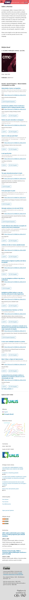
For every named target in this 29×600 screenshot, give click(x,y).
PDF (5, 115)
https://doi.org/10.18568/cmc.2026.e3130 (15, 347)
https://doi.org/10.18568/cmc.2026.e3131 (15, 299)
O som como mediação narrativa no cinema (14, 343)
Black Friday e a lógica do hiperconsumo (14, 360)
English (6, 412)
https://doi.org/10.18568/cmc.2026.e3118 (15, 364)
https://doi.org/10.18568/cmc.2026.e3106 (15, 380)
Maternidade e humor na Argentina (14, 91)
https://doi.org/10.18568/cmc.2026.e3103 (15, 178)
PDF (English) (14, 115)
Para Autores (5, 501)
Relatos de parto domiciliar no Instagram (14, 121)
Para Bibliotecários (6, 504)
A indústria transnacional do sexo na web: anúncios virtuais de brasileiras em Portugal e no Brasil (14, 483)
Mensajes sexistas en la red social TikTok (12, 209)
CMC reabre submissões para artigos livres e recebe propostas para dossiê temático (13, 534)
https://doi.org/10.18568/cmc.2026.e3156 (15, 125)
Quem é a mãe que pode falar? (14, 138)
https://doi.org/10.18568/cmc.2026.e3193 (15, 142)
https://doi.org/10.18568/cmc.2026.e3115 (15, 331)
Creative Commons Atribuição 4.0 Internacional (13, 573)
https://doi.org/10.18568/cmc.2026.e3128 (15, 267)
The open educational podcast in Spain (13, 174)
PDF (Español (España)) (9, 101)
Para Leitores (5, 499)
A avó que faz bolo (14, 155)
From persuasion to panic (14, 193)
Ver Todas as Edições (7, 388)
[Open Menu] (1, 1)
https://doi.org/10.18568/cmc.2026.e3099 (15, 250)
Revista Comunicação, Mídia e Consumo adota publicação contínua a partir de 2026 (14, 552)
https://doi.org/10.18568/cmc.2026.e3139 (15, 213)
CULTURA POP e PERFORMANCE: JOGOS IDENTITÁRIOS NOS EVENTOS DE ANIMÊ (12, 468)
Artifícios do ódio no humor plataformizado (14, 246)
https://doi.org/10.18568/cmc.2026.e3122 (15, 197)
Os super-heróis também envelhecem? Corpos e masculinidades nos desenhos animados (14, 477)
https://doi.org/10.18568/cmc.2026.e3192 (15, 95)
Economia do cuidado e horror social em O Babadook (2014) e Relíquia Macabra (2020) (13, 106)
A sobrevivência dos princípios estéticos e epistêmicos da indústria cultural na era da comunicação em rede (13, 376)
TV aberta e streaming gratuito (10, 472)
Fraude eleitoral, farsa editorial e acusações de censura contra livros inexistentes (14, 229)
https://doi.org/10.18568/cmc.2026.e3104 (15, 314)
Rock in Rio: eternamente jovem (10, 488)
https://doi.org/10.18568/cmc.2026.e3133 (15, 282)
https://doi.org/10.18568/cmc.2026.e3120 (15, 109)
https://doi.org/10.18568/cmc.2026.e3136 (15, 158)
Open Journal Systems (8, 510)
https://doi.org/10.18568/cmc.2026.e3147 (15, 234)
